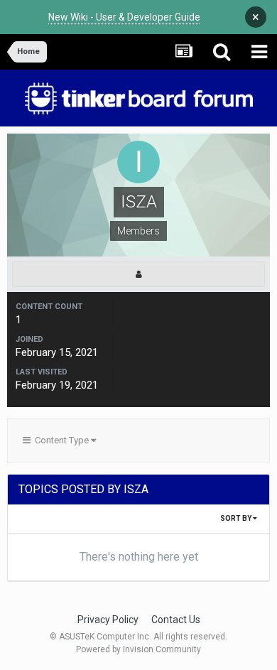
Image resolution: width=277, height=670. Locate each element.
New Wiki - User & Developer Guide (124, 17)
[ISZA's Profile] (138, 274)
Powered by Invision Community (138, 649)
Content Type (61, 440)
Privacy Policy (107, 619)
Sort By (236, 518)
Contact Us (175, 619)
